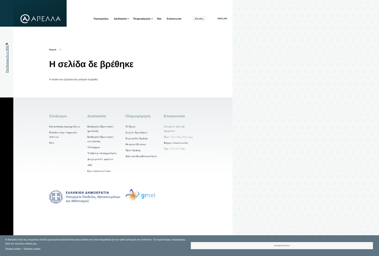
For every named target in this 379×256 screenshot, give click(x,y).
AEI (89, 165)
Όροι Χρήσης (133, 150)
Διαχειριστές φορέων (100, 159)
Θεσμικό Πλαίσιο (136, 144)
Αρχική (52, 49)
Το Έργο (130, 126)
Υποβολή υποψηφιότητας (102, 153)
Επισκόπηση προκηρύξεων (64, 126)
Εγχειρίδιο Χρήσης (137, 138)
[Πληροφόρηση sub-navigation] (154, 18)
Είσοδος (199, 18)
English (222, 18)
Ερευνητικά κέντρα (99, 171)
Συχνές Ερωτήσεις (137, 132)
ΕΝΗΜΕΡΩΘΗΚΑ (282, 246)
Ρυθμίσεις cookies (32, 249)
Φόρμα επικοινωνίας (176, 142)
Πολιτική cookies (13, 249)
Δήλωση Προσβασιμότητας (141, 156)
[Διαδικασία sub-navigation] (130, 18)
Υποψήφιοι (93, 147)
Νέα (51, 142)
